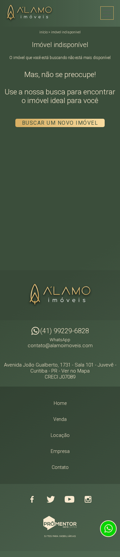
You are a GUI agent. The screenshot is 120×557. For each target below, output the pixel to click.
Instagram (88, 499)
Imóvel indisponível (66, 32)
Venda (60, 419)
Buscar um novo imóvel (60, 123)
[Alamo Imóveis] (31, 13)
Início (43, 32)
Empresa (60, 451)
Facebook (32, 499)
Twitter (50, 499)
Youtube (69, 499)
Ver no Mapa (75, 371)
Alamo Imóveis (60, 295)
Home (60, 403)
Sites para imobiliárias (60, 536)
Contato (60, 467)
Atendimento (108, 528)
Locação (60, 435)
